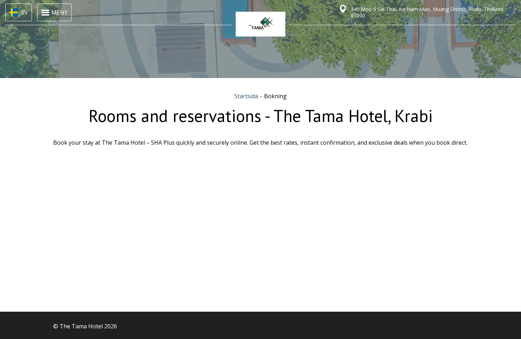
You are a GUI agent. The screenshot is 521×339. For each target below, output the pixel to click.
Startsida (246, 96)
